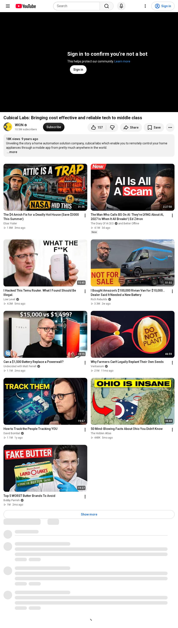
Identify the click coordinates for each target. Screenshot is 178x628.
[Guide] (7, 6)
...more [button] (12, 152)
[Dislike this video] (112, 127)
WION (19, 125)
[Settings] (145, 6)
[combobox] (78, 6)
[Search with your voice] (121, 6)
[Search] (107, 6)
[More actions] (170, 127)
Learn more (122, 61)
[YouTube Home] (25, 6)
